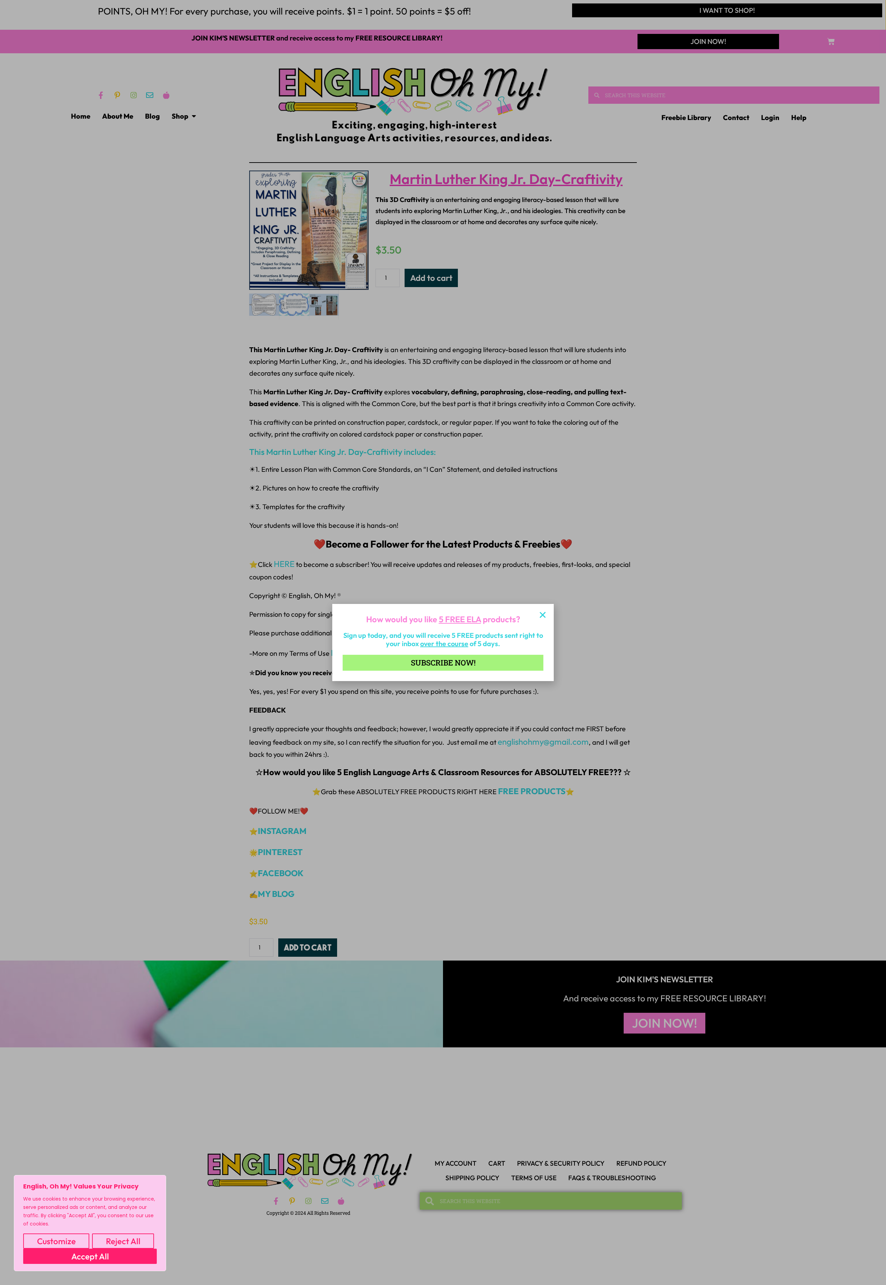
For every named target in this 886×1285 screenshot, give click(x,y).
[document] (443, 642)
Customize (56, 1241)
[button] (543, 615)
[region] (90, 1223)
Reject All (123, 1241)
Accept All (90, 1256)
